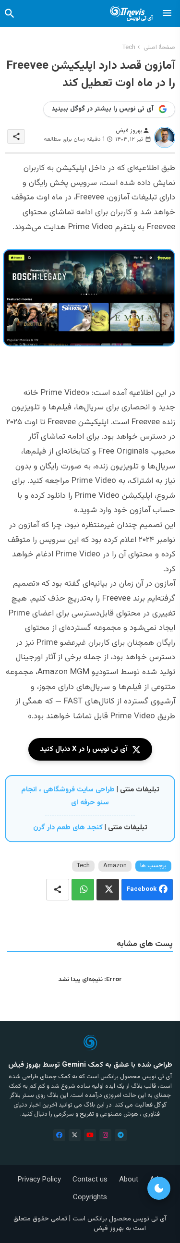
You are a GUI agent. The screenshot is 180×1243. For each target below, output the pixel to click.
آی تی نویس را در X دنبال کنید (83, 749)
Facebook (141, 890)
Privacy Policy (39, 1180)
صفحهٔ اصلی (159, 47)
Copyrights (90, 1198)
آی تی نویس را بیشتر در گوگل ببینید (102, 109)
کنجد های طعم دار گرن (68, 827)
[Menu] (167, 13)
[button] (9, 13)
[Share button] (57, 889)
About (128, 1180)
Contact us (90, 1180)
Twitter (107, 889)
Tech (128, 47)
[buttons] (59, 1135)
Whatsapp (83, 889)
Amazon (115, 866)
